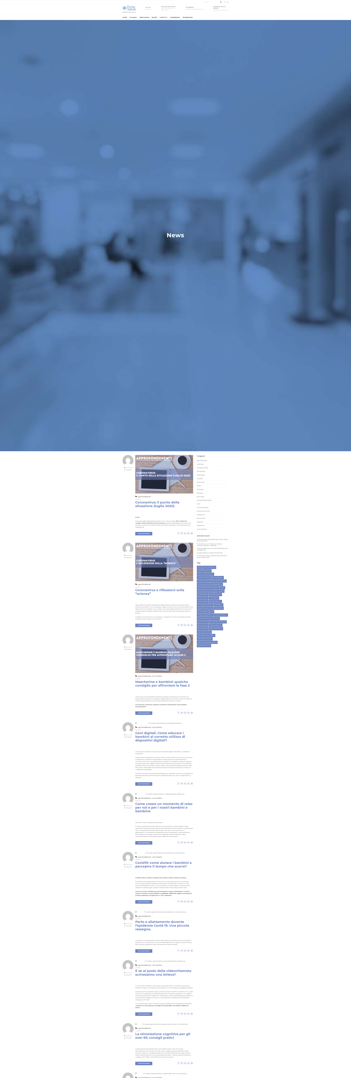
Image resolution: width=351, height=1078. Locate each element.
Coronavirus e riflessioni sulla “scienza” (159, 592)
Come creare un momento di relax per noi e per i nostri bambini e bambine (164, 807)
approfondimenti (144, 497)
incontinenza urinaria (205, 604)
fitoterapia (200, 493)
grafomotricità (215, 601)
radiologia (200, 522)
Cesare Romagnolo (204, 570)
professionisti (201, 514)
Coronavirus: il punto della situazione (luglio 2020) (157, 504)
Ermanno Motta (215, 594)
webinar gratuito (204, 645)
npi (211, 611)
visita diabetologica (205, 638)
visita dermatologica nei (206, 635)
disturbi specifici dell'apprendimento (210, 584)
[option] (175, 235)
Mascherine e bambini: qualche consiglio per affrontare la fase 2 (162, 683)
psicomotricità (201, 518)
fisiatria (199, 485)
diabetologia (200, 475)
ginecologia (200, 496)
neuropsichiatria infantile (204, 500)
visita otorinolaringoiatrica (207, 642)
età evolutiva (157, 676)
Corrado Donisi (203, 581)
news (198, 504)
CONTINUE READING (144, 533)
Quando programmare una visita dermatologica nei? (212, 548)
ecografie (200, 478)
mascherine (219, 608)
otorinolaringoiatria (202, 507)
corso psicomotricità (218, 581)
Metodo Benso (203, 611)
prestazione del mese (203, 511)
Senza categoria (202, 529)
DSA (222, 587)
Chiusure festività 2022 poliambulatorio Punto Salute (212, 539)
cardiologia (200, 464)
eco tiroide (219, 591)
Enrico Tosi (129, 467)
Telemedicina (187, 17)
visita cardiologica (204, 632)
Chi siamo (133, 17)
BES (199, 567)
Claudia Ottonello (204, 577)
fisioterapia (200, 489)
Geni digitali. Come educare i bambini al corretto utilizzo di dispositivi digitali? (160, 736)
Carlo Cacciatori (209, 567)
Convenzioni (175, 17)
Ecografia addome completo (205, 553)
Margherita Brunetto (205, 608)
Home (124, 17)
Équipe (154, 17)
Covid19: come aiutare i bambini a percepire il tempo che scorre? (163, 864)
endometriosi (203, 594)
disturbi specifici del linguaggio (208, 587)
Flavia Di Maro (203, 601)
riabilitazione (200, 525)
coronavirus (218, 577)
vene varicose (203, 628)
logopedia (218, 604)
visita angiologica (216, 628)
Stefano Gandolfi (215, 625)
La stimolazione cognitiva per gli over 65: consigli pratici (162, 1036)
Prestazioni (144, 17)
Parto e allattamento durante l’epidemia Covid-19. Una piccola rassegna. (162, 925)
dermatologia (201, 471)
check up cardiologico (205, 574)
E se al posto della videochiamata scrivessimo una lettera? (163, 972)
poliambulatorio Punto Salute (208, 618)
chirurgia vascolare (202, 467)
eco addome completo (205, 591)
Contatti (163, 17)
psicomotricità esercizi (218, 621)
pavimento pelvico (220, 615)
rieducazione (202, 625)
